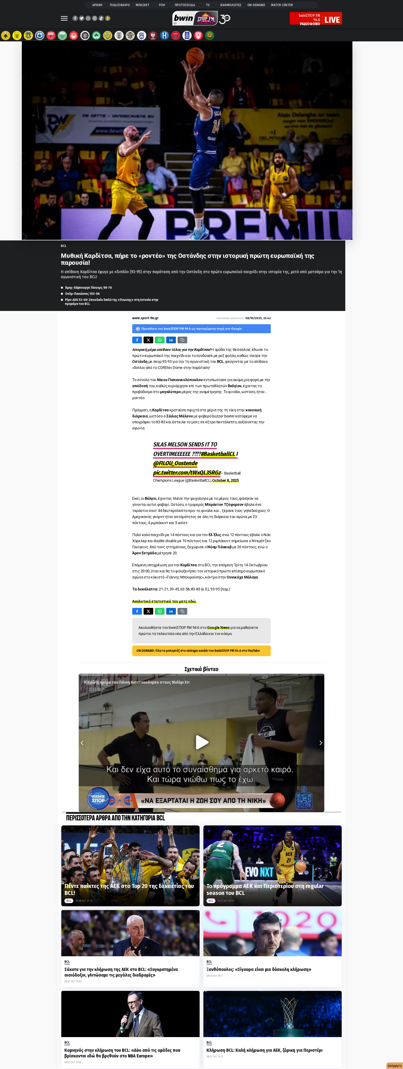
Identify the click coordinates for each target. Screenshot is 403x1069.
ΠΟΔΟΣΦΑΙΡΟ (120, 5)
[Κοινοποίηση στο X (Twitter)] (148, 340)
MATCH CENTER (282, 5)
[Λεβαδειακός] (62, 35)
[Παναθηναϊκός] (96, 35)
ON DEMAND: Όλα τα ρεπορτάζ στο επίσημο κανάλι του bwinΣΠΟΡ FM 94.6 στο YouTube (198, 651)
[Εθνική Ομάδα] (187, 35)
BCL (64, 246)
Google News (218, 627)
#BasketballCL (218, 453)
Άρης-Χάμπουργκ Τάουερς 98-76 (88, 288)
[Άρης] (17, 35)
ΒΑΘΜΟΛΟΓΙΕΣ (231, 5)
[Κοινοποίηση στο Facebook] (137, 340)
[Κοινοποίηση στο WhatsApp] (160, 340)
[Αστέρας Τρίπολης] (28, 35)
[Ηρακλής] (164, 35)
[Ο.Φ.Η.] (85, 35)
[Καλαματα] (130, 35)
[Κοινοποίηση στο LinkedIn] (171, 340)
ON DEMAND (256, 5)
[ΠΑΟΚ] (119, 35)
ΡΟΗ (162, 5)
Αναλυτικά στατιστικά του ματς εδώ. (164, 601)
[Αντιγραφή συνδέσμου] (182, 340)
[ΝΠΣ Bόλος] (51, 35)
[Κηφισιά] (141, 35)
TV (208, 5)
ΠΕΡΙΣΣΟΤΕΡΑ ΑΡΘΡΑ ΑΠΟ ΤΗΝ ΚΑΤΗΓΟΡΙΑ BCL (115, 818)
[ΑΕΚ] (5, 35)
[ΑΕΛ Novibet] (153, 35)
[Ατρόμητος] (39, 35)
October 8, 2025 (225, 480)
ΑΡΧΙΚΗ (97, 5)
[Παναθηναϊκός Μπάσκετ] (209, 35)
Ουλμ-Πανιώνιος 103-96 (82, 294)
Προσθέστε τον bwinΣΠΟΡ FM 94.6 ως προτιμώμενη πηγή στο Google (191, 328)
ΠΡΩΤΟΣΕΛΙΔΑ (185, 5)
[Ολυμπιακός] (73, 35)
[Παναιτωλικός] (107, 35)
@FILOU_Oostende (175, 463)
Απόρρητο (395, 1066)
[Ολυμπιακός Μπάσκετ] (198, 35)
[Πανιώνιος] (175, 35)
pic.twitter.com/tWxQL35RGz (186, 472)
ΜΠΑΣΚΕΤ (142, 5)
